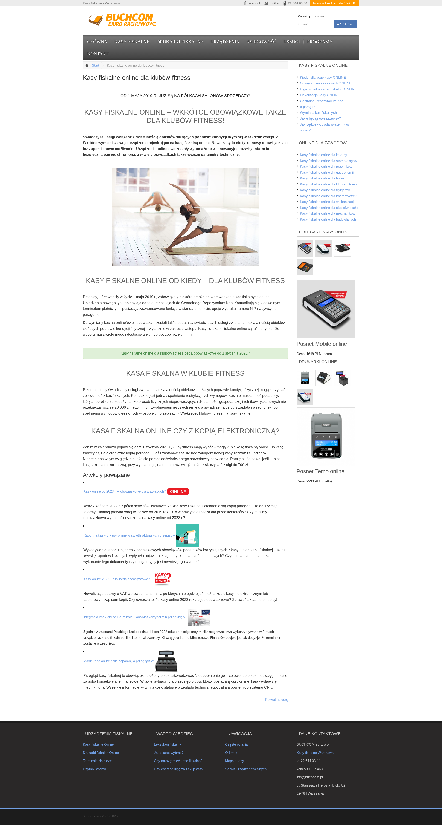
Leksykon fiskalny (167, 744)
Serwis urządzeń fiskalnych (246, 769)
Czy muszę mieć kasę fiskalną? (178, 761)
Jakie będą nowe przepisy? (320, 118)
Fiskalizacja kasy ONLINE (320, 95)
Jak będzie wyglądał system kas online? (324, 127)
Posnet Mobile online (322, 344)
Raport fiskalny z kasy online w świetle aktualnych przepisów (129, 535)
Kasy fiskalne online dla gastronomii (327, 172)
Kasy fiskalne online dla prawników (326, 166)
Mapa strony (234, 761)
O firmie (231, 753)
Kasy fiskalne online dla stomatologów (328, 161)
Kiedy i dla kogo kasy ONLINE (323, 77)
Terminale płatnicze (97, 761)
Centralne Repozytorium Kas (321, 101)
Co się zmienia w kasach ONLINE (326, 83)
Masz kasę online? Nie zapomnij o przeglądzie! (118, 661)
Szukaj (347, 24)
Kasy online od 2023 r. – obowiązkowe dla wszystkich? (124, 491)
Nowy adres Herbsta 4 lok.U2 (334, 3)
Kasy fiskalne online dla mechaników (327, 213)
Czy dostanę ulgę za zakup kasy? (179, 769)
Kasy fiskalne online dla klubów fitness (329, 184)
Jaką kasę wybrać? (168, 753)
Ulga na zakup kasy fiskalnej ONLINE (328, 89)
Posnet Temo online (320, 471)
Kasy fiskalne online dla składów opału (329, 208)
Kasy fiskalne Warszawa (315, 753)
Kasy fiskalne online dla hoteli (322, 178)
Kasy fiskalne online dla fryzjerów (325, 190)
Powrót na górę (276, 699)
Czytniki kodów (94, 769)
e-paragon (307, 107)
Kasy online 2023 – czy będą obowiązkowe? (116, 579)
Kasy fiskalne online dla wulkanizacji (327, 202)
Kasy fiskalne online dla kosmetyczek (328, 196)
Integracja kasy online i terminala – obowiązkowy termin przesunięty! (134, 617)
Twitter (275, 3)
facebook (254, 3)
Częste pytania (236, 744)
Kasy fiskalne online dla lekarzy (323, 155)
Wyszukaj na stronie (310, 16)
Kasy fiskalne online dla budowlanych (328, 219)
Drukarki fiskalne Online (101, 753)
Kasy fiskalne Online (98, 744)
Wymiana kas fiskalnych (318, 113)
